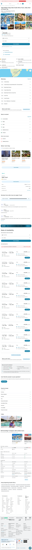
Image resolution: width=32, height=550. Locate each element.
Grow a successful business (12, 532)
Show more (2, 220)
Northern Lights (27, 503)
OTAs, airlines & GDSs (19, 533)
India (2, 511)
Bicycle (26, 500)
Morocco (3, 506)
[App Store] (25, 540)
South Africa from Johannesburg (5, 486)
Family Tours (10, 489)
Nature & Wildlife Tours (4, 489)
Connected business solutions (11, 527)
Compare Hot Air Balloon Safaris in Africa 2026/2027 (8, 484)
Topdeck (18, 502)
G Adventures (19, 500)
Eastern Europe (8, 508)
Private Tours (14, 489)
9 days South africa (27, 486)
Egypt (3, 505)
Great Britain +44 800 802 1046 (27, 529)
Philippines (7, 500)
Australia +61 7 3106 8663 (27, 530)
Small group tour (22, 486)
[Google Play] (25, 542)
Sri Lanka (7, 501)
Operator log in (10, 536)
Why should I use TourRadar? (3, 532)
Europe (3, 501)
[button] (16, 34)
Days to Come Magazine (4, 529)
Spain (11, 507)
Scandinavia (12, 501)
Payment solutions (10, 533)
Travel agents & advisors (19, 530)
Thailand (7, 502)
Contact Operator (7, 54)
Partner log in (18, 534)
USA (10, 512)
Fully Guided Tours (19, 489)
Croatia (7, 505)
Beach (26, 510)
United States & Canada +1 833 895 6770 (27, 527)
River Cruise (26, 504)
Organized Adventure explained (11, 526)
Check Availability (16, 44)
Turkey (11, 508)
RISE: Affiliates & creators (19, 531)
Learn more (28, 190)
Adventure (26, 499)
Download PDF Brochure (9, 52)
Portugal (11, 502)
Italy (10, 500)
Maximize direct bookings (11, 535)
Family (26, 511)
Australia (3, 500)
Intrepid (18, 501)
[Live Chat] (30, 548)
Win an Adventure (3, 531)
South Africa (3, 507)
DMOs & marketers (18, 532)
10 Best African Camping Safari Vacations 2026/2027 (23, 484)
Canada (11, 509)
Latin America (4, 502)
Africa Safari (26, 505)
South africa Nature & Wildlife (15, 486)
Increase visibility (10, 534)
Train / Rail (26, 509)
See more (13, 474)
